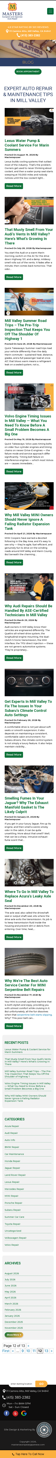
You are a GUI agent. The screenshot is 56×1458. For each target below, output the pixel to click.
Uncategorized (13, 1231)
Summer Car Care (14, 1217)
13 (46, 1351)
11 (34, 1351)
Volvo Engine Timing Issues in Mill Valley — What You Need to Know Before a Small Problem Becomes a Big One (28, 425)
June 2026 (10, 1285)
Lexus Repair (12, 1182)
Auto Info (10, 1140)
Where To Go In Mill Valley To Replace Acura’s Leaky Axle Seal (29, 896)
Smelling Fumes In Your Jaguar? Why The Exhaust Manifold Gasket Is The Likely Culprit (26, 805)
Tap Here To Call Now (29, 1454)
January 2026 (12, 1316)
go (41, 1383)
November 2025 (14, 1328)
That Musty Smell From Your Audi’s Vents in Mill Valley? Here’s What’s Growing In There (29, 236)
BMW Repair (12, 1147)
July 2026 (10, 1279)
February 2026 (13, 1310)
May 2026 (10, 1291)
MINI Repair (11, 1196)
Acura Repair (12, 1126)
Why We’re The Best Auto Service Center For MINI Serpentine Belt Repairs (26, 985)
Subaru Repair (13, 1210)
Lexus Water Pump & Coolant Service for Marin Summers (27, 145)
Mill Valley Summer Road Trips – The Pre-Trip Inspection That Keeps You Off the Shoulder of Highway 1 (27, 330)
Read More (13, 186)
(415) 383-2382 (30, 35)
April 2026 (10, 1297)
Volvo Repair (12, 1245)
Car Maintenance (14, 1154)
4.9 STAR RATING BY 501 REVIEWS (28, 27)
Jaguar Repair (12, 1168)
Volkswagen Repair (15, 1238)
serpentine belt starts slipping (34, 1014)
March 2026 (11, 1303)
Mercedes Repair (14, 1189)
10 (28, 1351)
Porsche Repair (13, 1203)
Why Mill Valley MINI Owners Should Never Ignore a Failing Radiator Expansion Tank (29, 522)
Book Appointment (28, 71)
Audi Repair (11, 1133)
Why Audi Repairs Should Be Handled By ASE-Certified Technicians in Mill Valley (28, 610)
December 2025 (14, 1322)
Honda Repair (12, 1161)
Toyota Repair (12, 1224)
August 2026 (12, 1273)
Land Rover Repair (15, 1175)
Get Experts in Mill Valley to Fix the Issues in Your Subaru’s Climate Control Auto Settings (28, 708)
